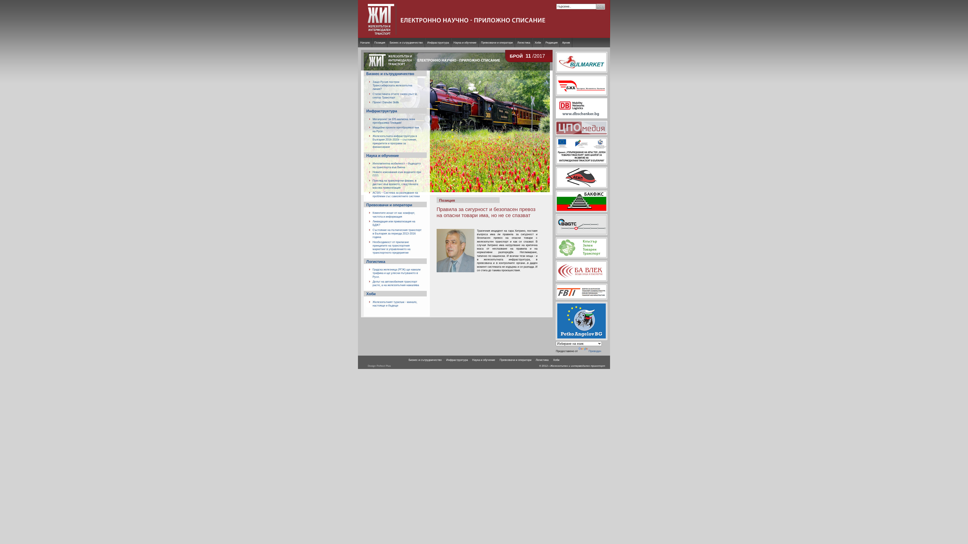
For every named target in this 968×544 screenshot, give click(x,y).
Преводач (595, 351)
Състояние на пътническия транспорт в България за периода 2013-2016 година (397, 233)
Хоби (538, 42)
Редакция (552, 42)
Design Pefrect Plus (379, 365)
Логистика (523, 42)
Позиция (379, 42)
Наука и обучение (464, 42)
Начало (365, 42)
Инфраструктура (438, 42)
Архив (566, 42)
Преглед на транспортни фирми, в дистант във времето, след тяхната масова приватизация (395, 184)
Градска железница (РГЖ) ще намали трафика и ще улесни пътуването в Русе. (396, 273)
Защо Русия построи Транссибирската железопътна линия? (392, 85)
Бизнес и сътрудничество (406, 42)
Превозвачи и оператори (497, 42)
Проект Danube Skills (386, 102)
